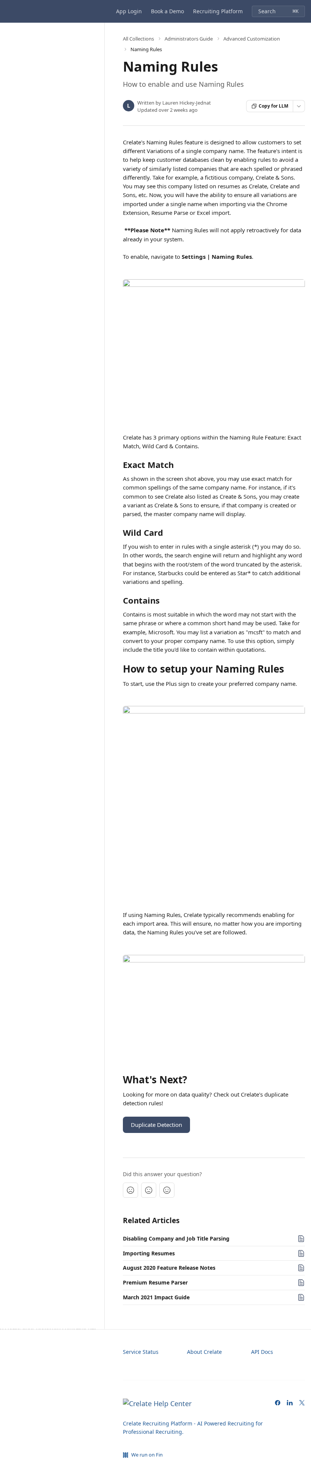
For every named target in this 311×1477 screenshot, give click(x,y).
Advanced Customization (251, 38)
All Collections (138, 38)
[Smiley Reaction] (166, 1190)
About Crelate (204, 1351)
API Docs (262, 1351)
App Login (129, 11)
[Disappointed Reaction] (130, 1190)
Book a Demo (167, 11)
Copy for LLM (273, 106)
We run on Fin (147, 1454)
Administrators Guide (189, 38)
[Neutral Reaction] (148, 1190)
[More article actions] (299, 106)
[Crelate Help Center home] (7, 11)
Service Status (141, 1351)
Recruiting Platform (218, 11)
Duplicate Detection (156, 1124)
